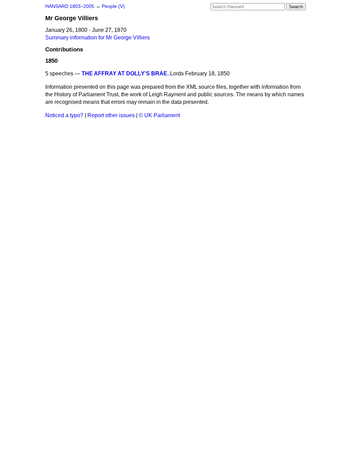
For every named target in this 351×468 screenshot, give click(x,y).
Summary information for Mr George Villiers (97, 37)
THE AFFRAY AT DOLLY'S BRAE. (125, 73)
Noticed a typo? (64, 115)
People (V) (113, 6)
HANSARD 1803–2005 (69, 6)
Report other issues (111, 115)
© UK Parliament (159, 115)
